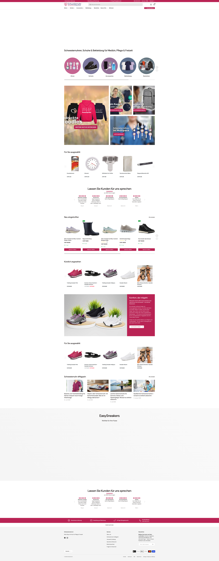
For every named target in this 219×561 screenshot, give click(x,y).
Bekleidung (88, 8)
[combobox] (115, 4)
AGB (134, 556)
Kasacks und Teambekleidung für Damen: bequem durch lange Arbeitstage (74, 395)
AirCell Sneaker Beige (125, 238)
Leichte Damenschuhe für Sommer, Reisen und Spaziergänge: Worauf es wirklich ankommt (120, 396)
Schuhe (72, 8)
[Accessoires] (109, 66)
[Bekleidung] (128, 66)
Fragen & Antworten (111, 546)
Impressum (130, 556)
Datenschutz (139, 556)
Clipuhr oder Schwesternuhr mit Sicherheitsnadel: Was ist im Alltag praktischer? (97, 395)
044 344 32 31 (137, 1)
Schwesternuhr (70, 556)
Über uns (109, 534)
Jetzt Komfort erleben (136, 326)
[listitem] (75, 166)
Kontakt (124, 556)
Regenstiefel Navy (87, 238)
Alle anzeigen (152, 217)
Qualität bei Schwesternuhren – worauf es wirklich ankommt (144, 394)
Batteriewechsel (110, 544)
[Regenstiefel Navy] (91, 228)
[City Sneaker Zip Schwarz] (146, 228)
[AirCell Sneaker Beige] (128, 228)
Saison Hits (103, 8)
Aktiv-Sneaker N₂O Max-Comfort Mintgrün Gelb (109, 239)
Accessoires (79, 8)
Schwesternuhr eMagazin (113, 537)
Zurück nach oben (110, 525)
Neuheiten (96, 8)
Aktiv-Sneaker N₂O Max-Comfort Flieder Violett (72, 239)
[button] (154, 4)
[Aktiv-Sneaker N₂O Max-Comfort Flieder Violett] (72, 228)
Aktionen (111, 8)
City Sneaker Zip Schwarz (144, 238)
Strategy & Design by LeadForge (149, 556)
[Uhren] (72, 66)
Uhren (65, 8)
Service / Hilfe (145, 1)
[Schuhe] (91, 66)
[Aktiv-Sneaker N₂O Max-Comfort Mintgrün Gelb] (109, 228)
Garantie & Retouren (111, 542)
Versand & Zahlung (111, 539)
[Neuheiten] (146, 66)
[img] (109, 191)
